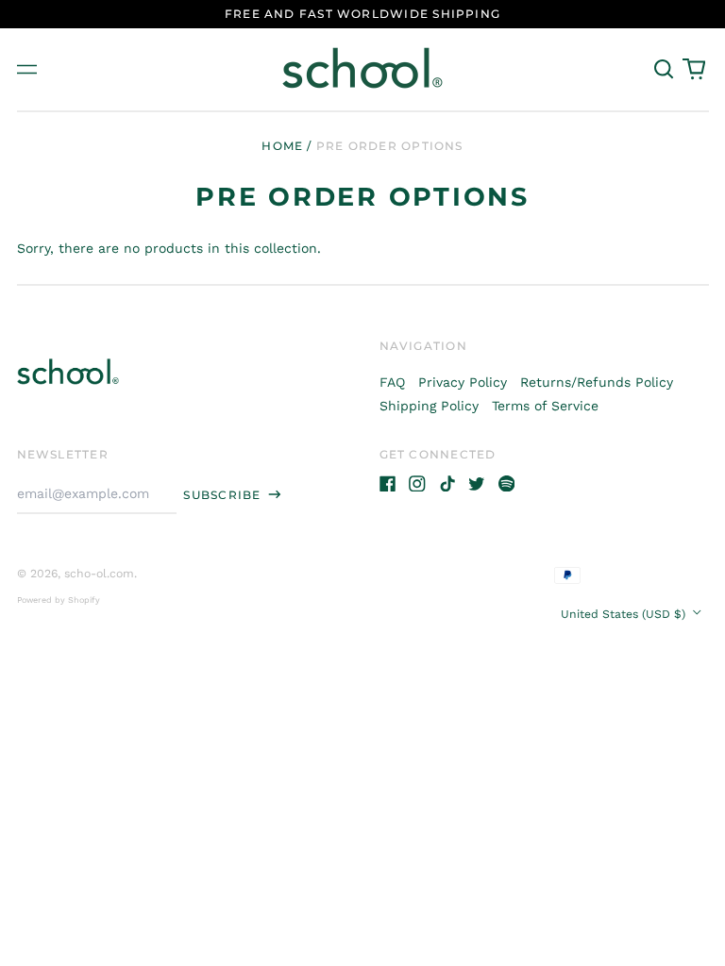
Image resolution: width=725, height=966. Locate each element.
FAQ (392, 382)
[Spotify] (506, 483)
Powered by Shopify (58, 600)
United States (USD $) (625, 614)
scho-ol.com (99, 573)
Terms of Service (545, 405)
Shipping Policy (429, 405)
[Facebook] (387, 483)
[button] (664, 70)
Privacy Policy (462, 382)
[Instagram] (417, 483)
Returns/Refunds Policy (596, 382)
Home (282, 146)
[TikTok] (447, 483)
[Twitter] (476, 483)
